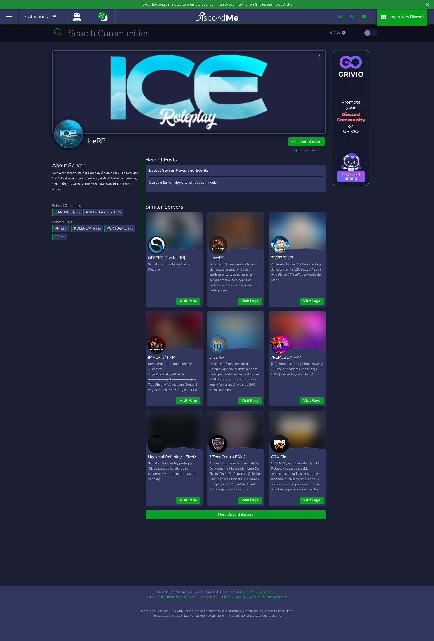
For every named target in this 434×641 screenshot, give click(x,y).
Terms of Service (230, 597)
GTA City (279, 457)
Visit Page (188, 301)
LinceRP (216, 258)
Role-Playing (103, 212)
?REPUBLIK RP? (286, 357)
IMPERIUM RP (161, 357)
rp (61, 228)
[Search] (58, 32)
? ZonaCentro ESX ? (227, 457)
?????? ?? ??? (282, 258)
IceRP (96, 141)
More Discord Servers (235, 514)
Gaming (67, 212)
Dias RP (216, 357)
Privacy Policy (208, 597)
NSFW (336, 33)
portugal (120, 228)
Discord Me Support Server (258, 592)
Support (281, 597)
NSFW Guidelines (254, 597)
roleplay (87, 228)
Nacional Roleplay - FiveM (172, 457)
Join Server (310, 141)
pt (60, 237)
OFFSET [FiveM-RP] (166, 258)
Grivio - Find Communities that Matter (172, 597)
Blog (271, 597)
